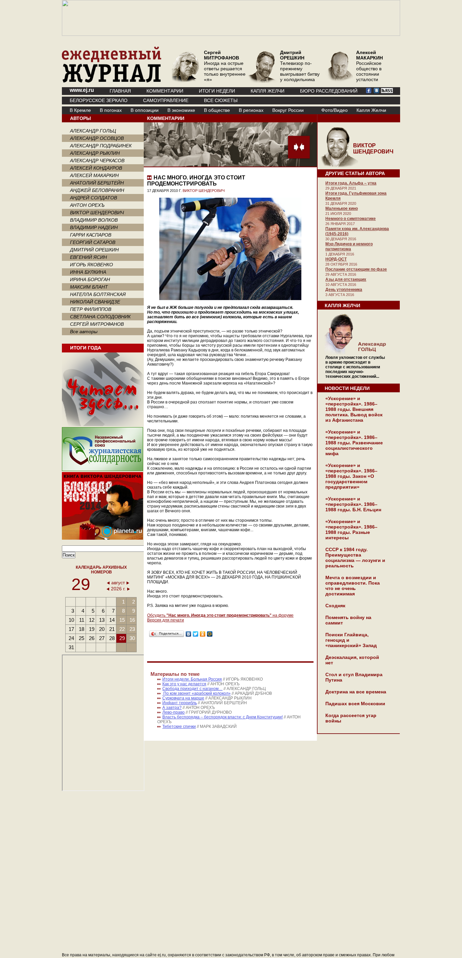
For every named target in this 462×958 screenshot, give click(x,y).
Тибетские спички (179, 726)
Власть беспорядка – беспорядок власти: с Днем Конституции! (222, 717)
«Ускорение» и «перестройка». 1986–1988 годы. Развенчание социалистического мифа (354, 442)
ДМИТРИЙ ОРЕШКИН (94, 249)
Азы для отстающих (345, 279)
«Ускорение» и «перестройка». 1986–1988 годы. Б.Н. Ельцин (353, 504)
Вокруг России (288, 110)
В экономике (181, 110)
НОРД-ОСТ (336, 259)
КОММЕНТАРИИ (164, 91)
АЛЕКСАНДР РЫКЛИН (95, 153)
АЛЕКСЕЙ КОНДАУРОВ (96, 168)
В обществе (217, 110)
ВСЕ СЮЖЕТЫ (220, 100)
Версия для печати (165, 620)
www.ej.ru (82, 90)
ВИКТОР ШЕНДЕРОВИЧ (97, 212)
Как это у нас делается (184, 684)
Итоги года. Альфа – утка (350, 183)
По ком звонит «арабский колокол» (196, 693)
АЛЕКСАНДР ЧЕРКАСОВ (97, 160)
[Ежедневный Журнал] (111, 81)
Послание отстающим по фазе (356, 269)
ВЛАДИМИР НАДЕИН (94, 227)
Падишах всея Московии (355, 703)
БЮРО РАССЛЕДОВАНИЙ (328, 91)
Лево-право (173, 712)
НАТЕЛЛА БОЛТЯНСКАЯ (98, 294)
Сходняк (335, 605)
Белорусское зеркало (99, 100)
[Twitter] (195, 634)
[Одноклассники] (202, 634)
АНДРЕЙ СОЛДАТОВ (93, 197)
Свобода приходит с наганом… (192, 688)
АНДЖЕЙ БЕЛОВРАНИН (97, 190)
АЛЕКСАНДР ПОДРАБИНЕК (101, 145)
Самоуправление (165, 100)
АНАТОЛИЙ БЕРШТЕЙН (97, 183)
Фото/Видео (334, 110)
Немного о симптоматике (350, 218)
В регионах (251, 110)
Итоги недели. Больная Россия (192, 679)
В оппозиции (145, 110)
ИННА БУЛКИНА (88, 272)
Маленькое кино (341, 208)
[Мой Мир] (209, 634)
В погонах (111, 110)
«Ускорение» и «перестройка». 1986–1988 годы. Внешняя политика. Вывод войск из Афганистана (354, 409)
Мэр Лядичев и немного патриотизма (349, 246)
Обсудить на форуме (220, 615)
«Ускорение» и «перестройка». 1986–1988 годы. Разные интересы (351, 529)
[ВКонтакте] (188, 634)
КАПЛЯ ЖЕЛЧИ (267, 91)
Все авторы (83, 331)
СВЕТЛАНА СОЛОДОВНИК (100, 316)
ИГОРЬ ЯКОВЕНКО (91, 264)
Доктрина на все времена (355, 691)
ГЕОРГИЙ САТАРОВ (92, 242)
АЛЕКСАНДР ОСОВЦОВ (97, 138)
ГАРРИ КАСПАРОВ (90, 235)
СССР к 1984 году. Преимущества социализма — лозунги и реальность (355, 557)
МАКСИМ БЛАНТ (89, 287)
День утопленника (343, 289)
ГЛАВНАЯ (120, 91)
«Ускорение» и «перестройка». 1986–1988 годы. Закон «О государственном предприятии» (351, 476)
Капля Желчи (371, 110)
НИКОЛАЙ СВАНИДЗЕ (95, 301)
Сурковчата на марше (183, 698)
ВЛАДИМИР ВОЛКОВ (94, 220)
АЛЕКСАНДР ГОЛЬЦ (93, 130)
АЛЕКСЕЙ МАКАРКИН (94, 175)
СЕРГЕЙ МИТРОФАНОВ (97, 324)
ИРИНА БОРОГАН (90, 279)
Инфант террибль (179, 703)
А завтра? (172, 707)
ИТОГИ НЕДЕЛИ (217, 91)
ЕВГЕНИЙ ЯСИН (88, 257)
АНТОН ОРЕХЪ (87, 205)
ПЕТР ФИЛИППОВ (90, 309)
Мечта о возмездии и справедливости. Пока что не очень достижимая (352, 585)
